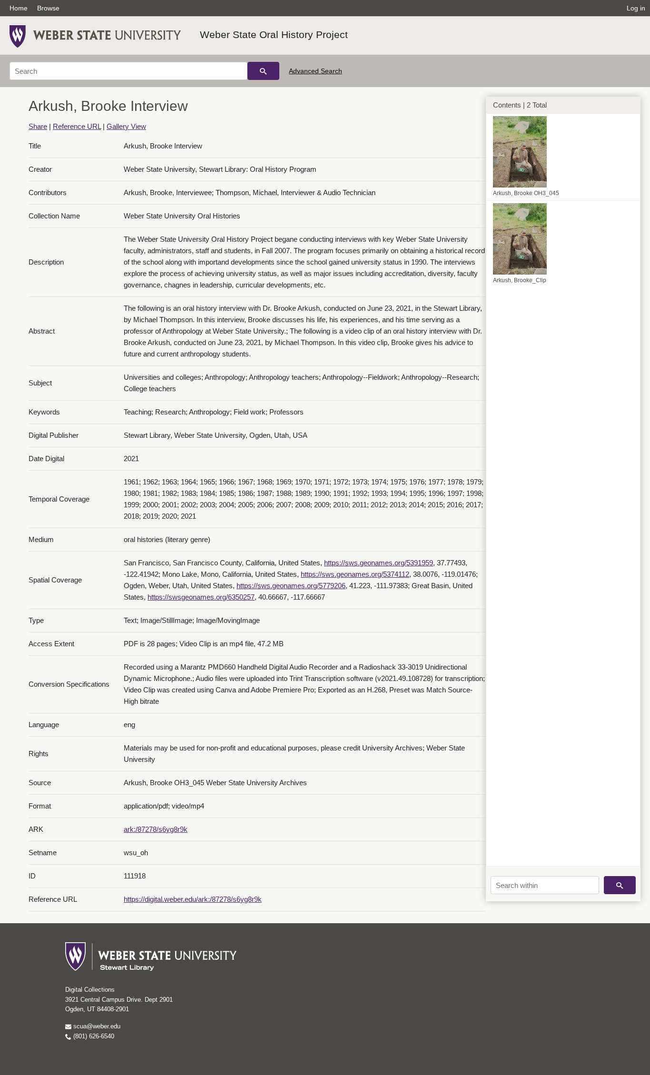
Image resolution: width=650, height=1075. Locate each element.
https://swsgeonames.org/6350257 (201, 597)
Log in (636, 8)
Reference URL (77, 126)
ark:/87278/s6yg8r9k (155, 829)
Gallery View (126, 126)
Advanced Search (315, 71)
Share (38, 126)
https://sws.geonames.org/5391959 (378, 563)
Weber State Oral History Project (274, 34)
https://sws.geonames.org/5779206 (290, 586)
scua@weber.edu (95, 1026)
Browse (48, 8)
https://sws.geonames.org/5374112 (355, 574)
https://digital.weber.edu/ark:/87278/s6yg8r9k (193, 899)
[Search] (263, 71)
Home (19, 8)
